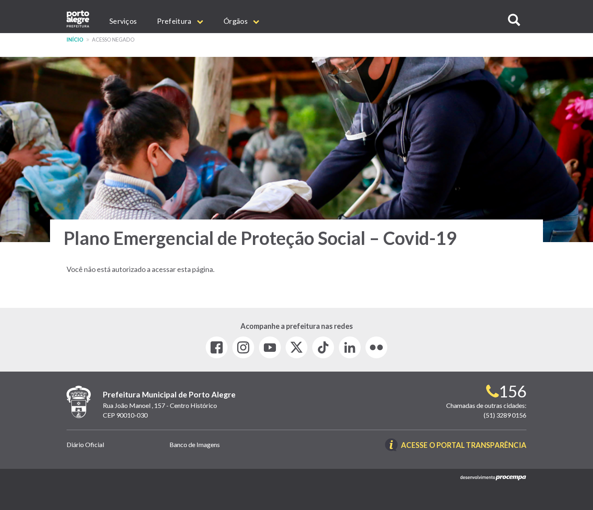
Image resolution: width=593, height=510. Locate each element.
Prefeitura (174, 21)
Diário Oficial (85, 444)
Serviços (123, 21)
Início (75, 40)
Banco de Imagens (194, 444)
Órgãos (236, 21)
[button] (514, 19)
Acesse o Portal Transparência (463, 445)
